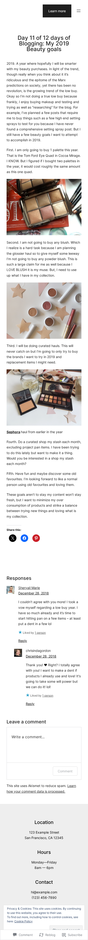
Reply (22, 641)
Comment (65, 771)
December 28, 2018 (33, 593)
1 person (40, 632)
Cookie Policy (23, 921)
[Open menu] (78, 11)
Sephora (13, 432)
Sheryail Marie (29, 588)
